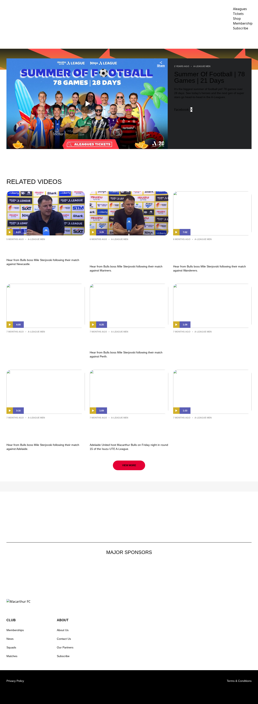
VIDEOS (70, 39)
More (247, 39)
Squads (11, 647)
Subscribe (63, 656)
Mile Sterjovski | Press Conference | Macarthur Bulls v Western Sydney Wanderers (211, 252)
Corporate (156, 39)
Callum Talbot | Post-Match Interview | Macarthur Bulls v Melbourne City (205, 430)
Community (129, 39)
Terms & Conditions (239, 680)
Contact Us (64, 638)
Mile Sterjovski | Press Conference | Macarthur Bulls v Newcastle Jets (45, 249)
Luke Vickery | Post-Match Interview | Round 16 (202, 341)
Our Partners (65, 647)
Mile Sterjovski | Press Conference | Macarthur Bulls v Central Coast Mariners (128, 252)
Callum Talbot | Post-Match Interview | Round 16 (36, 341)
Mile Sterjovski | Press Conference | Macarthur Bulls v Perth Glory (128, 341)
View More (129, 465)
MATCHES (88, 39)
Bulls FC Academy (189, 39)
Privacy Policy (15, 680)
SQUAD (110, 39)
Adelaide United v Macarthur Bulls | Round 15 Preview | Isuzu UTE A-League (128, 430)
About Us (63, 630)
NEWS (55, 39)
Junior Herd (223, 39)
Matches (11, 656)
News (10, 638)
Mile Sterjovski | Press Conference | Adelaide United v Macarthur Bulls (45, 430)
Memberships (15, 630)
